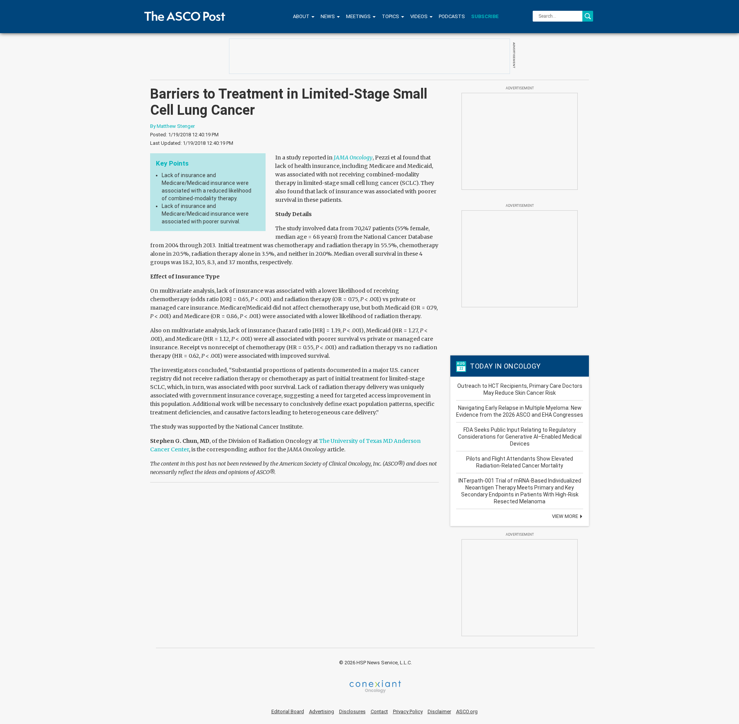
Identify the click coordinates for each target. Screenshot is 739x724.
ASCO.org (467, 711)
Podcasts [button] (452, 16)
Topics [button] (391, 16)
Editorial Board (287, 711)
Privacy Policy (408, 711)
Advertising (321, 711)
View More (565, 516)
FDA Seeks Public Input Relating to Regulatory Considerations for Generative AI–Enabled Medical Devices (520, 437)
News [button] (328, 16)
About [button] (302, 16)
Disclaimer (439, 711)
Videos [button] (419, 16)
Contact (379, 711)
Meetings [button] (359, 16)
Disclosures (352, 711)
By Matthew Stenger (172, 126)
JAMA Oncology (353, 157)
